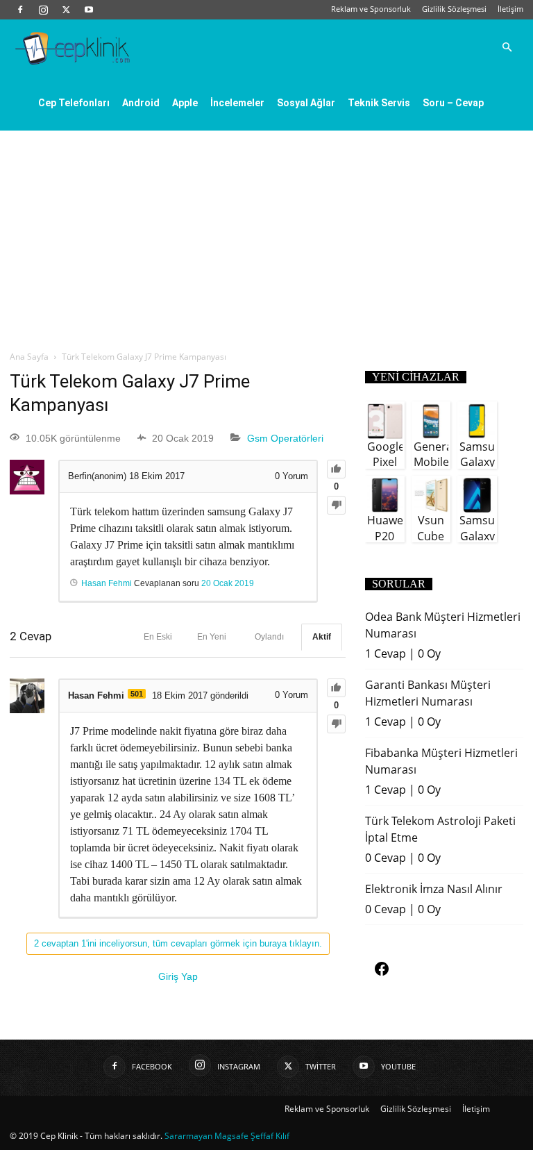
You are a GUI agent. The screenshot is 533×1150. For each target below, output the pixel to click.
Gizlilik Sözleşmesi (454, 8)
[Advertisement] (266, 235)
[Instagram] (43, 10)
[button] (506, 47)
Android (141, 102)
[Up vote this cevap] (336, 687)
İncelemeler (237, 102)
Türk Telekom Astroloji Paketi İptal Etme (440, 829)
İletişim (510, 8)
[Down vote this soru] (336, 505)
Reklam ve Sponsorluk (371, 8)
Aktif (321, 637)
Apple (185, 102)
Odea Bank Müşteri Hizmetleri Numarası (443, 625)
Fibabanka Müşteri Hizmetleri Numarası (441, 761)
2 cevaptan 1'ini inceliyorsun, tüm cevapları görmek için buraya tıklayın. (178, 943)
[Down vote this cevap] (336, 724)
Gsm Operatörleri (285, 438)
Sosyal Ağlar (306, 102)
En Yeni (211, 637)
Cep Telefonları (74, 102)
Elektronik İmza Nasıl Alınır (433, 889)
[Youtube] (88, 10)
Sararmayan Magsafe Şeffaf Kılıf (226, 1136)
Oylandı (269, 637)
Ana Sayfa (29, 356)
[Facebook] (20, 10)
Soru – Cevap (453, 102)
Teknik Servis (379, 102)
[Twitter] (66, 10)
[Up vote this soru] (336, 469)
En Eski (158, 637)
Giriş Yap (178, 976)
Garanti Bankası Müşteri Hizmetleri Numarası (428, 693)
